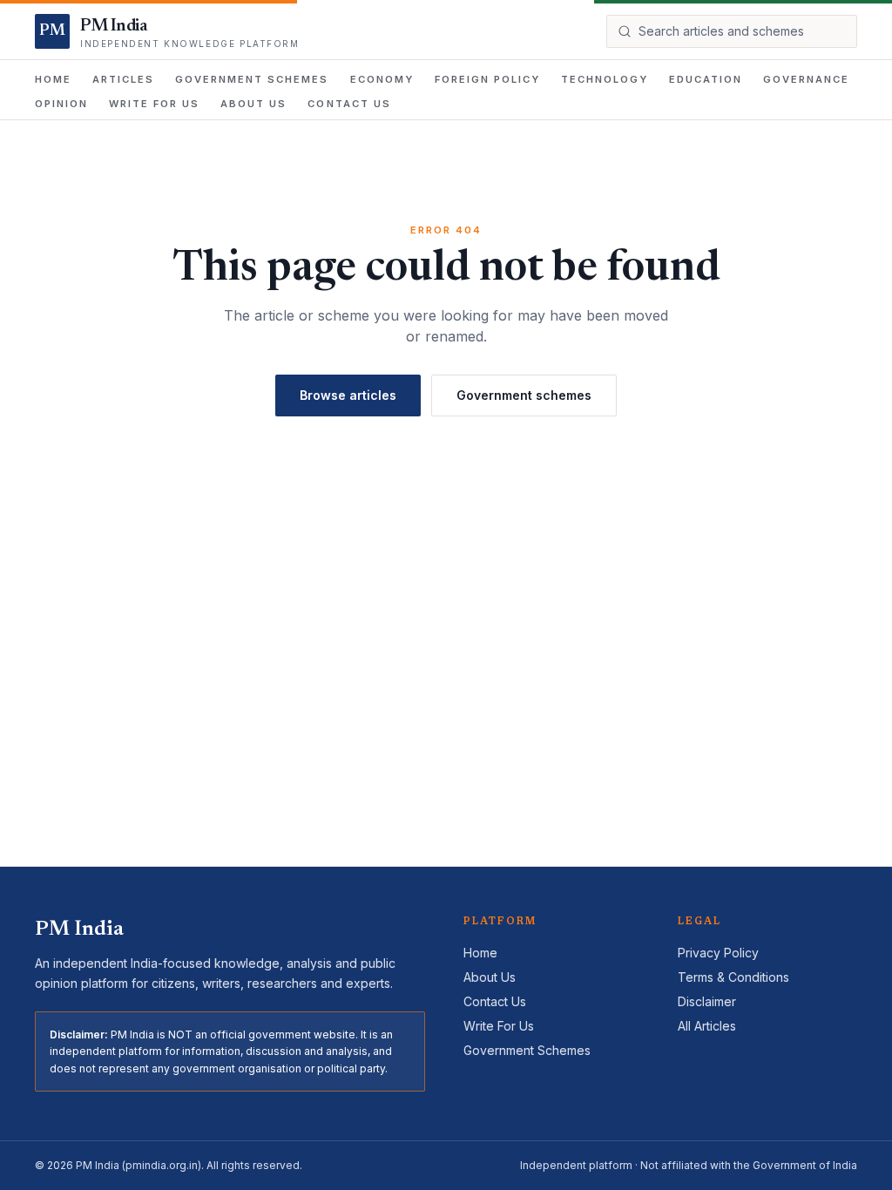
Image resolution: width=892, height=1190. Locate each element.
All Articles (707, 1025)
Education (705, 79)
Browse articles (348, 395)
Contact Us (348, 104)
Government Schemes (251, 79)
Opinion (61, 104)
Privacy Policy (718, 952)
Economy (382, 79)
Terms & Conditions (733, 977)
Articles (123, 79)
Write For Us (154, 104)
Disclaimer (707, 1001)
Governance (806, 79)
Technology (604, 79)
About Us (253, 104)
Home (53, 79)
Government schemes (523, 395)
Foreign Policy (487, 79)
